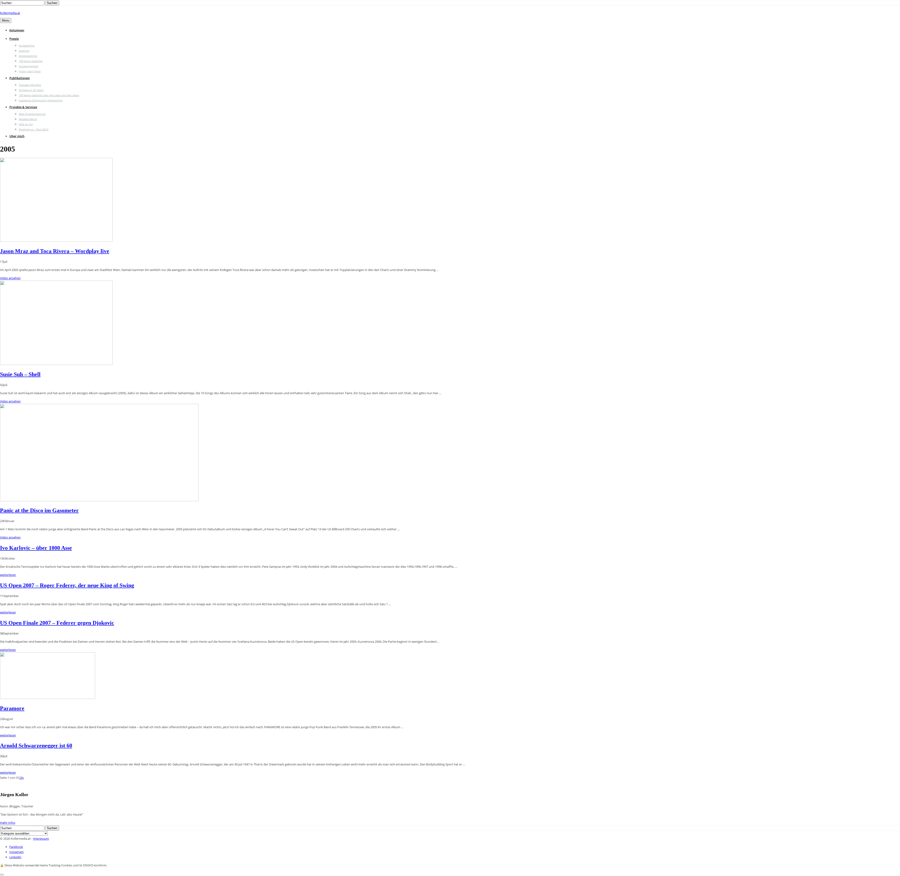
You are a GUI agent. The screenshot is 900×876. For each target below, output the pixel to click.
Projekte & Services (23, 107)
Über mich (16, 136)
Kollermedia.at (10, 13)
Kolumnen (16, 30)
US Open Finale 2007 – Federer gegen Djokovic (57, 623)
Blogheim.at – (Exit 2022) (33, 129)
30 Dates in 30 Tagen (31, 90)
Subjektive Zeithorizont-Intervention (41, 100)
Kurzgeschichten (28, 66)
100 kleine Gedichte (30, 61)
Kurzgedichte (26, 45)
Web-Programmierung (32, 114)
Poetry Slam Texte (30, 71)
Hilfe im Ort (26, 124)
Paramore (12, 708)
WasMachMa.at (28, 119)
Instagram (16, 852)
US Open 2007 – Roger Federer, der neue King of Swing (67, 585)
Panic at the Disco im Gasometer (39, 510)
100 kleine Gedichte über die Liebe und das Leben (49, 95)
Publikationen (19, 78)
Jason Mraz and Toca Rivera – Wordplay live (54, 251)
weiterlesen (8, 575)
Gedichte (24, 50)
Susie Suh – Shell (20, 374)
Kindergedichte (28, 56)
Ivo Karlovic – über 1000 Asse (36, 548)
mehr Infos (7, 822)
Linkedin (15, 857)
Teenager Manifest (30, 85)
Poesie (14, 39)
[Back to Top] (2, 874)
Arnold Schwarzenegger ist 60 (36, 745)
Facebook (16, 847)
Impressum (41, 838)
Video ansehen (10, 278)
